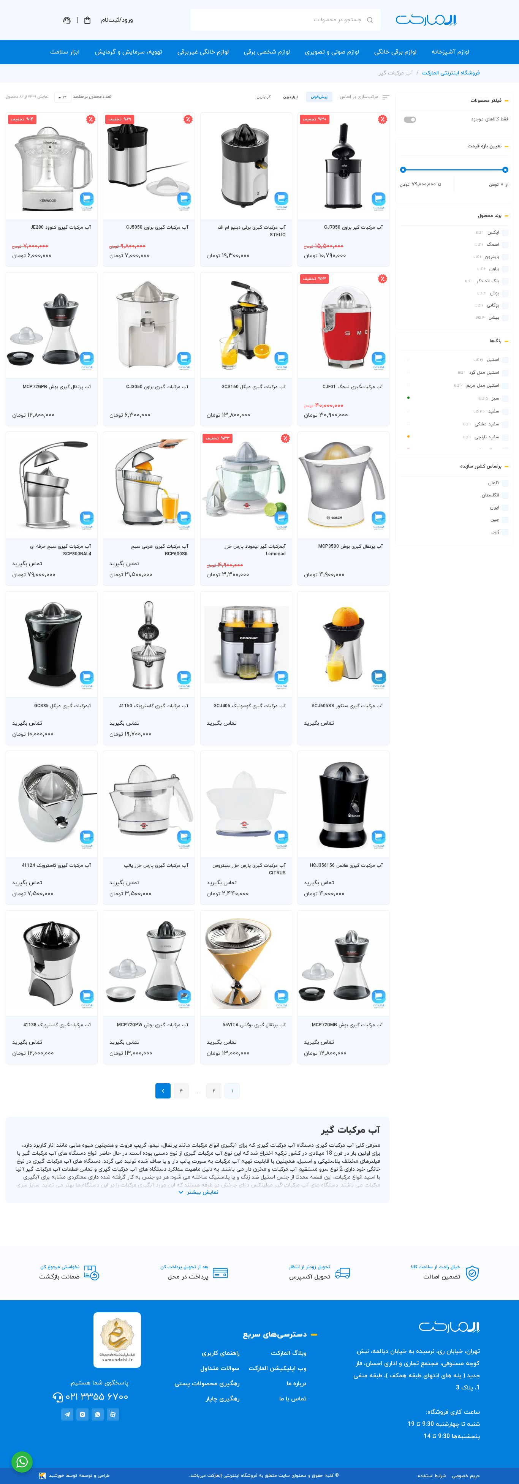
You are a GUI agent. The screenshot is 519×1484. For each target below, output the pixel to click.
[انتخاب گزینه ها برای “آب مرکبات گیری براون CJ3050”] (181, 369)
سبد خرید (87, 20)
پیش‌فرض (319, 97)
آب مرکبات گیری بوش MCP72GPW (152, 1025)
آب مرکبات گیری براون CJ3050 (157, 387)
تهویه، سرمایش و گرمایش (128, 52)
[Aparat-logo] (113, 1414)
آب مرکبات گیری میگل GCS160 (254, 387)
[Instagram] (82, 1414)
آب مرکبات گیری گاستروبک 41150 (153, 706)
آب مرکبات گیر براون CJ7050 (353, 227)
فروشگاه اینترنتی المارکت (451, 73)
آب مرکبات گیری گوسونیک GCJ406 (250, 706)
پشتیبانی (66, 20)
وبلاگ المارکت (289, 1353)
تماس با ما (293, 1399)
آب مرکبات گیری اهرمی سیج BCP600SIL (159, 550)
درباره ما (297, 1384)
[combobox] (62, 97)
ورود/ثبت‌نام (117, 20)
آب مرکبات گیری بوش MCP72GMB (347, 1025)
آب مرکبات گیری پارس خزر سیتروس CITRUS (249, 869)
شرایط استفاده (432, 1476)
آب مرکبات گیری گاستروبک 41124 (56, 866)
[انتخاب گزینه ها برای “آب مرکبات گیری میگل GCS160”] (279, 369)
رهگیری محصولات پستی (206, 1384)
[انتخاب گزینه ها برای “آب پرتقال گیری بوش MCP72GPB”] (84, 369)
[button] (354, 210)
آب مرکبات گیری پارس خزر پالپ (156, 866)
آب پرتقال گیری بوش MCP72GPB (57, 387)
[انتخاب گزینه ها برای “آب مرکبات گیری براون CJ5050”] (181, 210)
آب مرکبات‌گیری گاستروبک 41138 (57, 1025)
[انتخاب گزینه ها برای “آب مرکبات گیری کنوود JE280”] (84, 210)
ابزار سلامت (65, 52)
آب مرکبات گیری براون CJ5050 (157, 227)
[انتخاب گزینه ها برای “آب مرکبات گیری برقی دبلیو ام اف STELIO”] (279, 210)
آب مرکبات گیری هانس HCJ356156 (346, 866)
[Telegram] (67, 1414)
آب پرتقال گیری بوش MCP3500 (350, 547)
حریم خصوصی (466, 1476)
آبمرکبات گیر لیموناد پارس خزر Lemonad (255, 550)
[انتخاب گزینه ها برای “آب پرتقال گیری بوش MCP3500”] (376, 529)
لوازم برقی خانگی (395, 52)
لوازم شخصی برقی (267, 52)
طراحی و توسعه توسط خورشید (79, 1476)
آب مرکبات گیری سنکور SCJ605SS (347, 706)
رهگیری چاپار (222, 1399)
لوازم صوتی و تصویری (332, 52)
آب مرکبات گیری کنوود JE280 (60, 227)
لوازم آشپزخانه (450, 52)
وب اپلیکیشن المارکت (277, 1368)
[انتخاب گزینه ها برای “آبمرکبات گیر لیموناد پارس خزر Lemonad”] (279, 529)
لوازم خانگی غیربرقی (203, 52)
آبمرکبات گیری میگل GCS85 (62, 706)
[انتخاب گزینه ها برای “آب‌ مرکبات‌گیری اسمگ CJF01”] (376, 369)
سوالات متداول (219, 1368)
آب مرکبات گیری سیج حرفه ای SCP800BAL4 (60, 550)
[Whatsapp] (98, 1414)
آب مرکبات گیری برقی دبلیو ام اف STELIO (252, 231)
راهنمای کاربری (220, 1353)
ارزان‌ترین (290, 97)
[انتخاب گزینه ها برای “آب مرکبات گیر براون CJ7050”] (376, 210)
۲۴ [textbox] (65, 97)
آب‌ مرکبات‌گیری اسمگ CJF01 (353, 387)
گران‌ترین (264, 97)
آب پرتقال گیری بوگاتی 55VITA (254, 1025)
